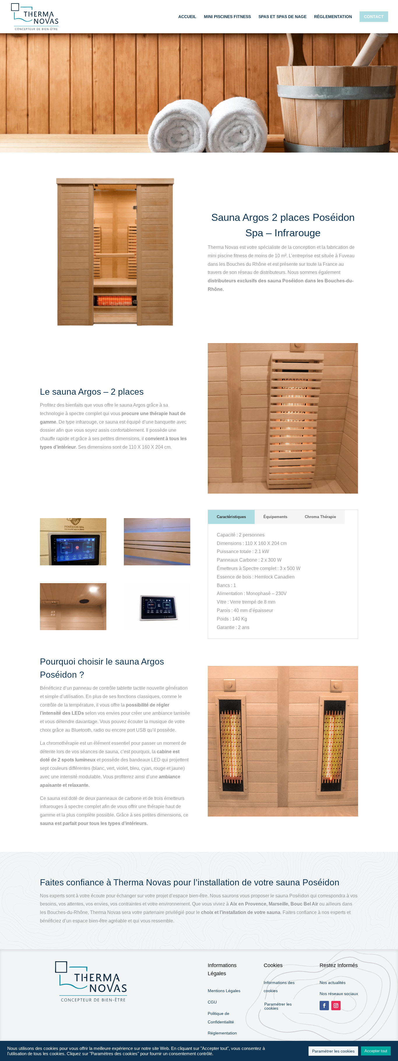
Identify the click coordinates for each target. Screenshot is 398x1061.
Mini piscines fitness (227, 17)
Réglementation (222, 1033)
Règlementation (333, 17)
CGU (212, 1002)
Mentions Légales (224, 990)
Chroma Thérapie (320, 517)
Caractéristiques (231, 517)
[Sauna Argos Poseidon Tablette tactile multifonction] (73, 563)
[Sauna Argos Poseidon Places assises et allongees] (157, 563)
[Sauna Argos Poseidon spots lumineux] (73, 628)
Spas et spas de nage (282, 17)
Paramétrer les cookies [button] (278, 1006)
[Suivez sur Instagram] (336, 1005)
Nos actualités (333, 982)
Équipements (275, 517)
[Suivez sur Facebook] (324, 1005)
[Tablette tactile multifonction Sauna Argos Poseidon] (157, 628)
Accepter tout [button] (375, 1051)
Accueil (187, 17)
